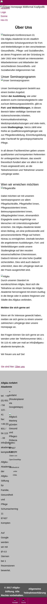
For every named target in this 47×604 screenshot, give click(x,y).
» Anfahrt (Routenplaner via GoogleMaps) (16, 399)
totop (32, 601)
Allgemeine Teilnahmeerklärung (35, 591)
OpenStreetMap (15, 460)
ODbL (15, 475)
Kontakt (15, 603)
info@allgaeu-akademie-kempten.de (8, 447)
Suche (23, 603)
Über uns (20, 366)
